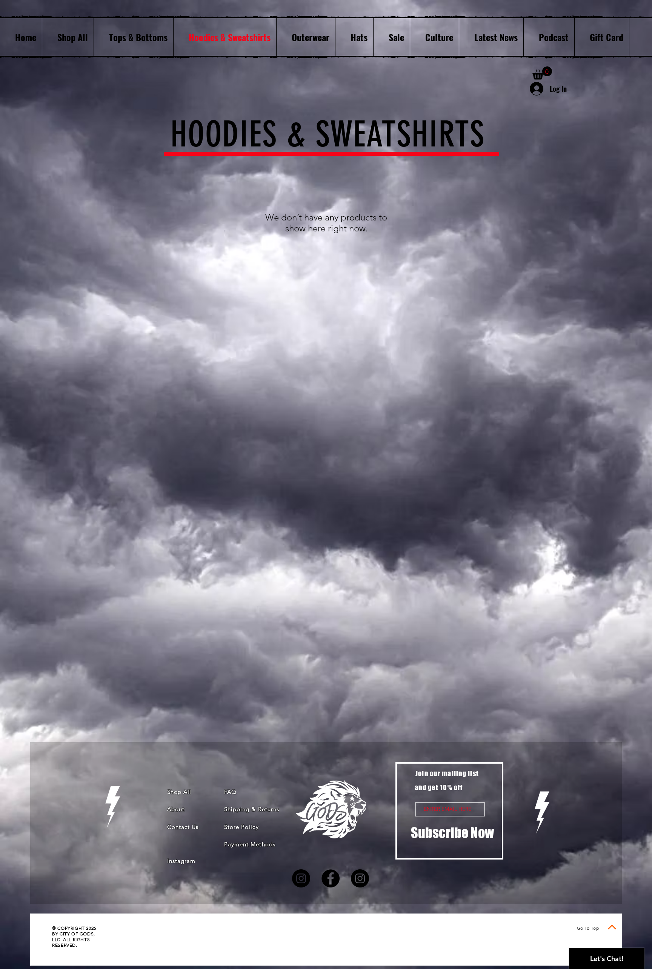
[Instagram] (301, 878)
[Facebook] (330, 878)
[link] (542, 73)
